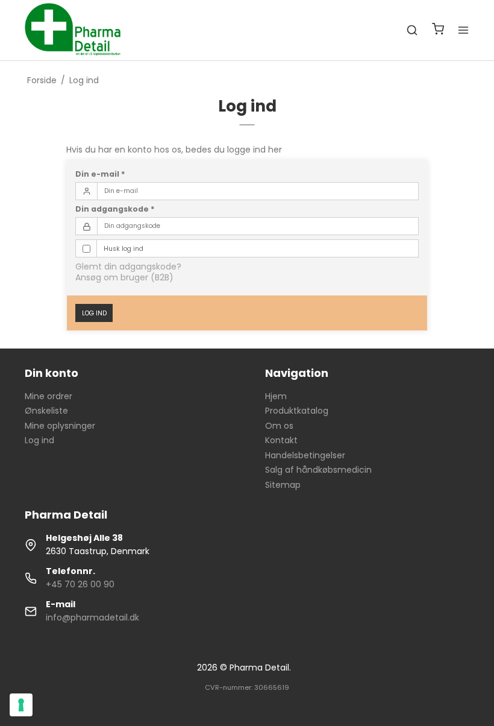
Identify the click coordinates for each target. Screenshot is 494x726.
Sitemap (283, 485)
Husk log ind (123, 248)
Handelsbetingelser (305, 455)
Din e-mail (100, 173)
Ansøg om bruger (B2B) (124, 277)
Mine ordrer (48, 396)
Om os (279, 426)
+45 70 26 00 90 (80, 584)
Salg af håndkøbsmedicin (318, 470)
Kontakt (281, 440)
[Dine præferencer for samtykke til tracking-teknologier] (21, 704)
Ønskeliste (46, 411)
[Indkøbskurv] (438, 30)
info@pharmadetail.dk (92, 617)
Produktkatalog (296, 411)
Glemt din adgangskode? (128, 266)
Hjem (276, 396)
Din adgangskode (115, 208)
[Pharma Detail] (77, 30)
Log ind (94, 313)
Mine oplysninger (60, 426)
